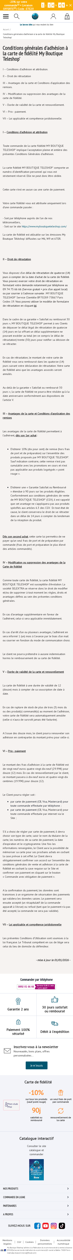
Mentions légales (7, 1242)
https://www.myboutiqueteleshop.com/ (44, 226)
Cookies (29, 1241)
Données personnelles (45, 1242)
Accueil (6, 29)
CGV (19, 1241)
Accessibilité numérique (63, 1242)
